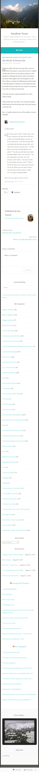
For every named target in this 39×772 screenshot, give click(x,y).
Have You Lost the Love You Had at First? (15, 618)
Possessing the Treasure (17, 122)
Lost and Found (7, 409)
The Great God (7, 594)
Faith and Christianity (9, 373)
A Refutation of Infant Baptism (11, 689)
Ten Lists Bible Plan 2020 (10, 494)
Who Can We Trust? (8, 600)
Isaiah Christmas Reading (10, 383)
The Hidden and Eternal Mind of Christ (14, 658)
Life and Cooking (7, 404)
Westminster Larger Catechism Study (17, 57)
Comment (28, 270)
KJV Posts (5, 399)
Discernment (6, 357)
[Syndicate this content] (11, 583)
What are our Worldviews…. (11, 576)
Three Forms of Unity (9, 504)
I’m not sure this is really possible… (13, 570)
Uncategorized (7, 514)
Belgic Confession (8, 310)
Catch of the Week (8, 331)
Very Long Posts (7, 525)
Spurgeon (5, 478)
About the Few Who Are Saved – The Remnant (17, 634)
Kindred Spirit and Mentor (11, 231)
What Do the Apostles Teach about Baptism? (16, 700)
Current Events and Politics (11, 341)
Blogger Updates (7, 320)
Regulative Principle (8, 462)
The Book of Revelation (10, 499)
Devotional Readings (9, 352)
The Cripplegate (20, 647)
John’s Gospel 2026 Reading (11, 394)
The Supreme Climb (9, 623)
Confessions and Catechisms (11, 336)
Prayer (4, 451)
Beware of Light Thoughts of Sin (25, 238)
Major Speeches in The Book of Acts (13, 420)
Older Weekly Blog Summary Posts (13, 441)
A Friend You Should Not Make (11, 684)
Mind (3, 425)
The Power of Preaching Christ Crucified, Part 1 (17, 679)
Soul (3, 467)
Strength (5, 483)
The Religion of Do (8, 605)
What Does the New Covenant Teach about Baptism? (19, 694)
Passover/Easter (7, 446)
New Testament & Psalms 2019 (12, 430)
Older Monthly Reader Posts (11, 436)
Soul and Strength (8, 472)
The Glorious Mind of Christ (11, 652)
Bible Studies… (7, 560)
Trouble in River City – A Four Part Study (15, 509)
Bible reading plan (8, 315)
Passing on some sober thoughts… (13, 555)
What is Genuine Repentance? (12, 628)
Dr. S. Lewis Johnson (8, 367)
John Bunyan (6, 388)
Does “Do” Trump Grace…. (11, 565)
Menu (21, 50)
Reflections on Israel (9, 457)
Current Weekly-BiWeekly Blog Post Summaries (17, 346)
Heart (4, 378)
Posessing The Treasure (20, 583)
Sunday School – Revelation (11, 488)
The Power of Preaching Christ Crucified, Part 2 (17, 668)
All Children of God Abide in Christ (13, 639)
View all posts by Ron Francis (14, 218)
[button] (15, 737)
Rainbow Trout (19, 33)
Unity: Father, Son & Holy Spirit (12, 520)
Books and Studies (8, 325)
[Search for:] (19, 287)
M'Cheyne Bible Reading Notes (12, 415)
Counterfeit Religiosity (9, 589)
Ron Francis (17, 63)
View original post (9, 181)
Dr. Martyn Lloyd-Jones (9, 362)
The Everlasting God (8, 663)
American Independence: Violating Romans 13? (17, 673)
